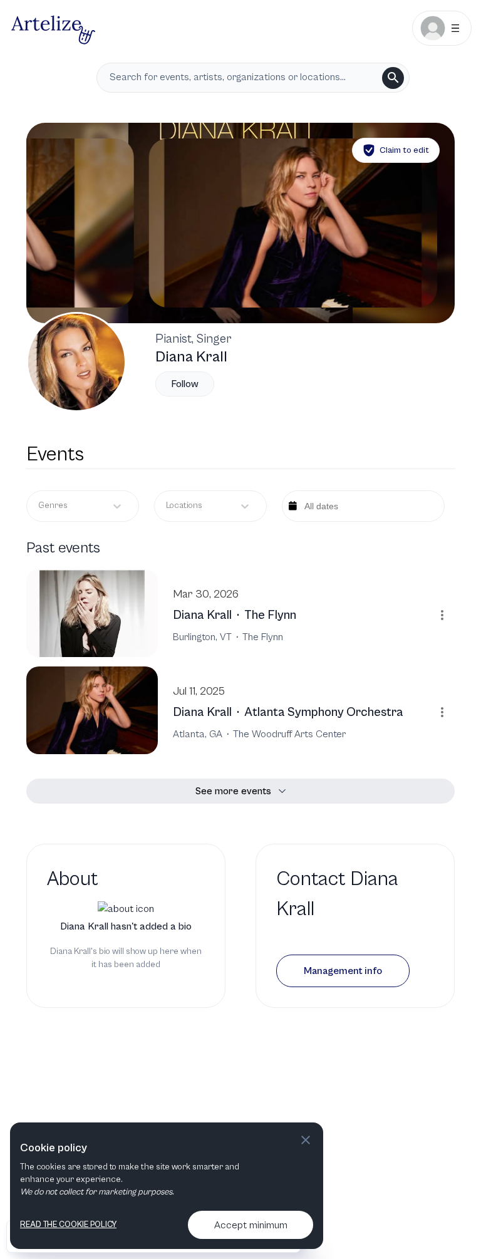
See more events (233, 791)
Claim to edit (404, 150)
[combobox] (167, 505)
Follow (185, 384)
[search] (393, 78)
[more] (442, 615)
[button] (343, 971)
